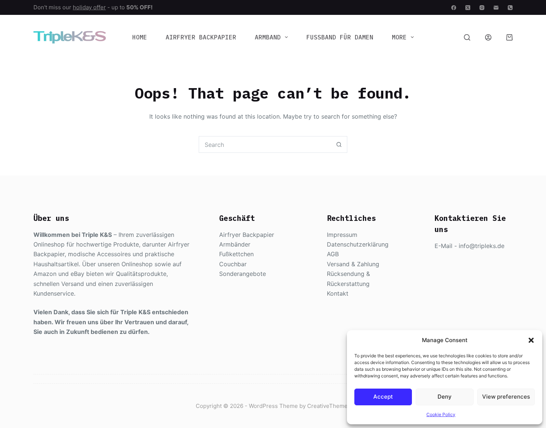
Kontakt (337, 293)
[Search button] (339, 144)
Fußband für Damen (339, 37)
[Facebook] (453, 7)
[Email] (496, 7)
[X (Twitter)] (467, 7)
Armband (268, 37)
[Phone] (510, 7)
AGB (333, 254)
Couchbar (233, 264)
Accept (383, 396)
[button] (531, 340)
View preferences (506, 396)
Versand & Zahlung (353, 264)
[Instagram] (482, 7)
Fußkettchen (236, 254)
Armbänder (234, 244)
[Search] (467, 37)
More (399, 37)
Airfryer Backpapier (201, 37)
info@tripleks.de (481, 246)
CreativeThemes (329, 405)
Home (139, 37)
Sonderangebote (242, 273)
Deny (445, 396)
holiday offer (89, 7)
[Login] (488, 37)
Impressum (342, 234)
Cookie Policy (440, 414)
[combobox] (265, 144)
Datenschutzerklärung (358, 244)
